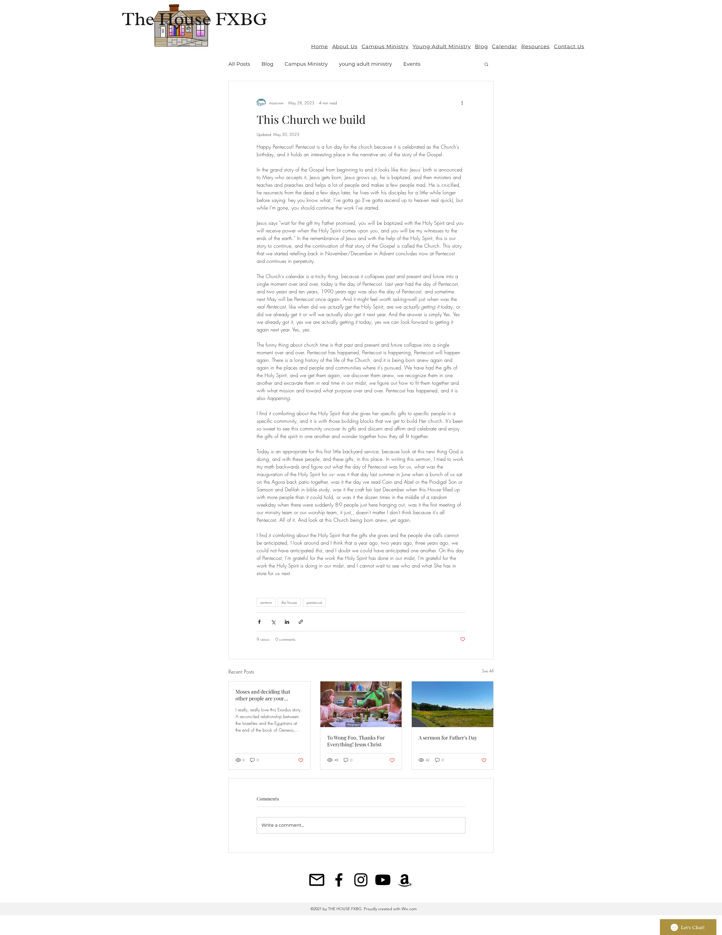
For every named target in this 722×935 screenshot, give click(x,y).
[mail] (317, 880)
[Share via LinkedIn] (287, 621)
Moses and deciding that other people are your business (262, 695)
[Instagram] (361, 880)
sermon (266, 602)
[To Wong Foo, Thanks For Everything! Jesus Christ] (361, 704)
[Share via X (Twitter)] (273, 621)
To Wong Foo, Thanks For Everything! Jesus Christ (356, 741)
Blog (267, 64)
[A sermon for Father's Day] (452, 704)
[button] (486, 64)
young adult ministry (365, 64)
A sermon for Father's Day (448, 737)
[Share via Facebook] (259, 621)
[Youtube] (383, 880)
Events (412, 64)
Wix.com (408, 908)
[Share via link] (300, 621)
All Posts (239, 64)
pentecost (314, 602)
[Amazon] (405, 880)
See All (488, 671)
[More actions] (462, 102)
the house (289, 602)
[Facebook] (339, 880)
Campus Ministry (306, 64)
